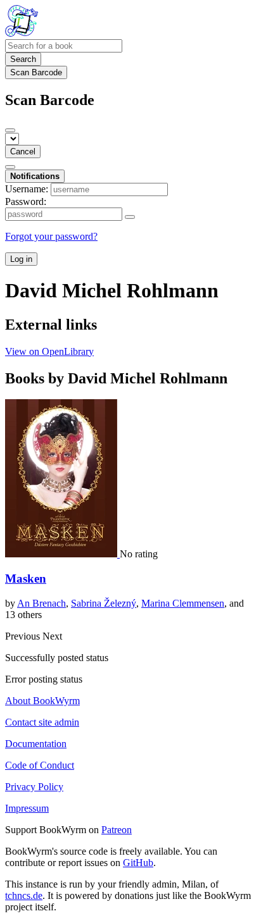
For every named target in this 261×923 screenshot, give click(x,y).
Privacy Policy (34, 786)
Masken (25, 578)
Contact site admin (42, 722)
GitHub (138, 862)
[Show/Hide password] (130, 217)
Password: (25, 201)
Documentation (36, 743)
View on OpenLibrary (49, 351)
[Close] (10, 130)
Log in (21, 259)
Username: (26, 188)
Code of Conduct (39, 765)
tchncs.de (23, 895)
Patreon (116, 829)
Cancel (22, 151)
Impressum (27, 808)
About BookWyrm (42, 700)
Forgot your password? (51, 236)
